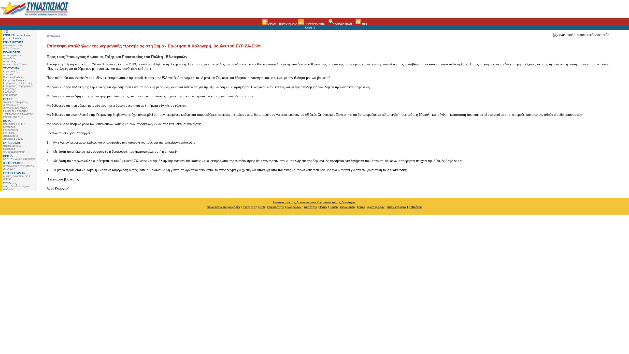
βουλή (334, 207)
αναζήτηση (250, 207)
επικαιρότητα (275, 207)
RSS (364, 23)
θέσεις (323, 207)
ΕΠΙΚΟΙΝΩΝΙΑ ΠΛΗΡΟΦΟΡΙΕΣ (302, 23)
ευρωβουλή (347, 207)
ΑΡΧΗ (272, 23)
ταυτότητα (310, 207)
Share (308, 27)
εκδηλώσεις (294, 207)
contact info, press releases (16, 37)
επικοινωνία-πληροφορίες (224, 207)
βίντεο (361, 207)
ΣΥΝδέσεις (415, 207)
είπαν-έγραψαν (396, 207)
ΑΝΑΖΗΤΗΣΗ (343, 23)
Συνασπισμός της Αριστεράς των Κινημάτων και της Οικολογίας (314, 202)
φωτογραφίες (376, 207)
